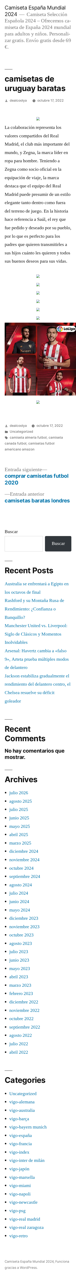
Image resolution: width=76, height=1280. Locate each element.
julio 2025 (18, 809)
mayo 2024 (19, 910)
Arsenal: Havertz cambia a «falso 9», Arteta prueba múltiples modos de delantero (37, 659)
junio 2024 (19, 902)
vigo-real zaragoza (26, 1227)
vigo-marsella (22, 1177)
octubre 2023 (21, 935)
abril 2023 (18, 977)
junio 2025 (19, 818)
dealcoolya (18, 100)
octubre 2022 (21, 1019)
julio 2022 (18, 1044)
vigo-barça (19, 1119)
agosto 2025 (20, 801)
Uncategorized (21, 432)
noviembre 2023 (24, 927)
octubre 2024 (21, 868)
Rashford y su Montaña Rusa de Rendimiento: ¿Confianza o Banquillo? (34, 609)
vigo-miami (20, 1186)
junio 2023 (19, 960)
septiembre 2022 (24, 1027)
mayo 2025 (19, 826)
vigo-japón (19, 1169)
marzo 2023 (20, 985)
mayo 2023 (19, 969)
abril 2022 (18, 1052)
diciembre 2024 (23, 851)
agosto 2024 (20, 885)
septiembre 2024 (24, 876)
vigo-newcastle (23, 1202)
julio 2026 (18, 793)
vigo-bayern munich (28, 1127)
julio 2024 (18, 893)
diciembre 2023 (23, 918)
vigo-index (19, 1152)
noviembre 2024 (24, 860)
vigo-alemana (22, 1102)
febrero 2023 (21, 993)
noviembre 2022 (24, 1010)
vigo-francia (20, 1144)
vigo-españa (20, 1135)
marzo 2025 (20, 843)
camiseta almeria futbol (28, 437)
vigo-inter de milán (27, 1160)
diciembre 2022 (23, 1002)
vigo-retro (18, 1236)
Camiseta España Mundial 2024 (29, 1262)
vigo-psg (17, 1211)
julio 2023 (18, 952)
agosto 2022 (20, 1035)
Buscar (11, 532)
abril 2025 (18, 835)
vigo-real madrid (24, 1219)
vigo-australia (22, 1110)
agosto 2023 (20, 943)
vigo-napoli (20, 1194)
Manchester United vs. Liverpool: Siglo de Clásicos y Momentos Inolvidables (36, 634)
